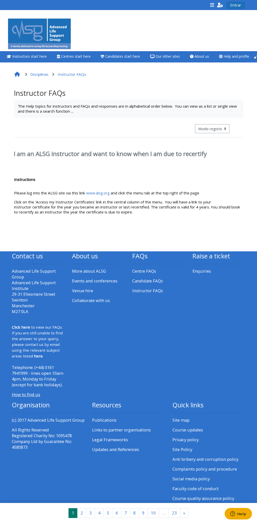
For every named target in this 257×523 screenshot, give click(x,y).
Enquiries (201, 271)
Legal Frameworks (110, 439)
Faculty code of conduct (195, 488)
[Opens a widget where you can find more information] (238, 514)
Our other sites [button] (167, 56)
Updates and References (115, 449)
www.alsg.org (98, 192)
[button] (220, 5)
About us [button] (201, 56)
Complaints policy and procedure (204, 469)
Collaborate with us (91, 300)
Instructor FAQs (147, 290)
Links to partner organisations (121, 430)
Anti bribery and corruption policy (205, 459)
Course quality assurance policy (203, 498)
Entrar (235, 5)
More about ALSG (89, 271)
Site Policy (182, 449)
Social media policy (191, 479)
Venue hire (82, 290)
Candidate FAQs (147, 281)
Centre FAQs (144, 271)
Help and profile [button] (236, 56)
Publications (104, 420)
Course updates (187, 430)
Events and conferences (94, 281)
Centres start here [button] (75, 56)
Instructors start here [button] (29, 56)
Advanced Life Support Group (56, 420)
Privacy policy (185, 439)
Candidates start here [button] (122, 56)
